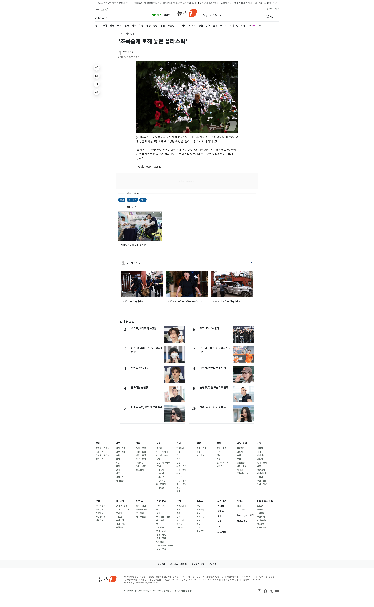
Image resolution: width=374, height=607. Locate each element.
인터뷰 (179, 524)
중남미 (159, 466)
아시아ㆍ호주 (162, 455)
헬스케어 (140, 513)
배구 (198, 520)
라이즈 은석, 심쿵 (140, 367)
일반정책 (99, 509)
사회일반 (120, 480)
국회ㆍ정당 (100, 452)
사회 (118, 443)
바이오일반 (141, 516)
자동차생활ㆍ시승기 (165, 545)
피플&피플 (161, 480)
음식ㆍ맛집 (161, 549)
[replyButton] (97, 76)
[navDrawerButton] (97, 9)
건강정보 (160, 527)
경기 (178, 455)
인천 (178, 459)
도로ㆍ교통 (161, 538)
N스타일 (180, 527)
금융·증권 (242, 443)
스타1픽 (260, 513)
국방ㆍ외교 (201, 448)
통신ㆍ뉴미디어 (122, 509)
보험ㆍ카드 (242, 459)
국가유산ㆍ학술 (163, 516)
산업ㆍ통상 (141, 455)
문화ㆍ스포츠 (222, 462)
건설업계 (99, 520)
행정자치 (180, 448)
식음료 (260, 477)
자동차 (260, 459)
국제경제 (160, 470)
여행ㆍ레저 (161, 531)
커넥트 (270, 9)
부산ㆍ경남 (181, 484)
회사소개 (161, 564)
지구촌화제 (161, 484)
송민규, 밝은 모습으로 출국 (214, 387)
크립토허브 (156, 15)
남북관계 (220, 466)
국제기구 (160, 477)
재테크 (240, 470)
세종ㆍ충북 (181, 466)
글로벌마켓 (241, 509)
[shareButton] (97, 68)
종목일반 (200, 531)
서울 (178, 452)
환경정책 (140, 470)
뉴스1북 (260, 524)
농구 (198, 524)
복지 (118, 459)
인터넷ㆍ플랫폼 (122, 506)
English (206, 15)
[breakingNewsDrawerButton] (102, 9)
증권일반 (241, 462)
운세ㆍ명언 (161, 534)
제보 (277, 9)
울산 (178, 488)
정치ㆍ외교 (221, 448)
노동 (118, 462)
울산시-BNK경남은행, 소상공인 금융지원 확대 (267, 2)
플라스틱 (132, 199)
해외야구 (200, 509)
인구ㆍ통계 (141, 459)
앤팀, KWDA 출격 (209, 328)
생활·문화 (161, 500)
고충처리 (213, 564)
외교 (199, 443)
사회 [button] (120, 33)
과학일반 (120, 527)
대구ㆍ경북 (181, 480)
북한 (219, 443)
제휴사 (240, 500)
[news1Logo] (107, 579)
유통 (259, 466)
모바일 (119, 513)
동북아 (159, 448)
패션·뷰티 (261, 473)
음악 (178, 516)
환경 (122, 199)
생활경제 (261, 470)
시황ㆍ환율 (242, 466)
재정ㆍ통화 (141, 452)
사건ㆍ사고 (121, 448)
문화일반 (160, 520)
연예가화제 (181, 506)
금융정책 (241, 452)
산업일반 (261, 448)
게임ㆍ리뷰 (121, 524)
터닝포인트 (262, 520)
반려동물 (160, 542)
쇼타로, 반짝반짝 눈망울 (143, 328)
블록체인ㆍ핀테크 (244, 473)
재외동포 (200, 455)
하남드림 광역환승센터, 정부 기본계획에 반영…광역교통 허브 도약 (150, 2)
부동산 (99, 500)
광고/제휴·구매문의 (178, 564)
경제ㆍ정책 (141, 448)
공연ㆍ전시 (161, 506)
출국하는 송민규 (139, 387)
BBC (239, 506)
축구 (198, 513)
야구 (198, 506)
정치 (98, 443)
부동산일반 (100, 506)
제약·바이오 (141, 509)
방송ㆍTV (180, 509)
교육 (118, 455)
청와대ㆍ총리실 (102, 448)
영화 (178, 513)
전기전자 (261, 455)
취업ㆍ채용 (262, 484)
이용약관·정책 (198, 564)
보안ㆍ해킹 (121, 520)
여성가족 (120, 477)
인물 (118, 473)
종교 (158, 513)
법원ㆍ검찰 (121, 452)
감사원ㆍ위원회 (102, 455)
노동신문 (217, 15)
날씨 (118, 470)
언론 (158, 524)
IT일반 (119, 516)
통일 (198, 452)
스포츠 (200, 500)
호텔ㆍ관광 (262, 480)
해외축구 (200, 516)
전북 (178, 473)
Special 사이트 (265, 500)
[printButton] (97, 92)
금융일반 (241, 448)
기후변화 (160, 473)
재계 (259, 452)
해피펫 (167, 15)
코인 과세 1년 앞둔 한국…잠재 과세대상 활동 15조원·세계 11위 (213, 2)
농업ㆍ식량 (141, 466)
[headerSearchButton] (106, 9)
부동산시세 (100, 516)
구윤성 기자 (128, 52)
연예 (178, 500)
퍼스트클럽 (262, 527)
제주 (178, 491)
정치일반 (99, 459)
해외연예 (180, 520)
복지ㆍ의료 (141, 506)
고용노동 (140, 462)
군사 (219, 452)
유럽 (158, 459)
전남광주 (180, 477)
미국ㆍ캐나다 (162, 452)
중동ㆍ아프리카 (163, 462)
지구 (143, 199)
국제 (158, 443)
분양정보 (99, 513)
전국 (178, 443)
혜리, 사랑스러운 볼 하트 (213, 407)
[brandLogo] (187, 12)
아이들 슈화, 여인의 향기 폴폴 (146, 407)
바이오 (139, 500)
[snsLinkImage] (259, 590)
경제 (138, 443)
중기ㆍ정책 (262, 462)
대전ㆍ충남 (181, 470)
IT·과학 (120, 500)
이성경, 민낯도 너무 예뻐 (213, 367)
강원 (178, 462)
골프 (198, 527)
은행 (239, 455)
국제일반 (160, 488)
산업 (259, 443)
